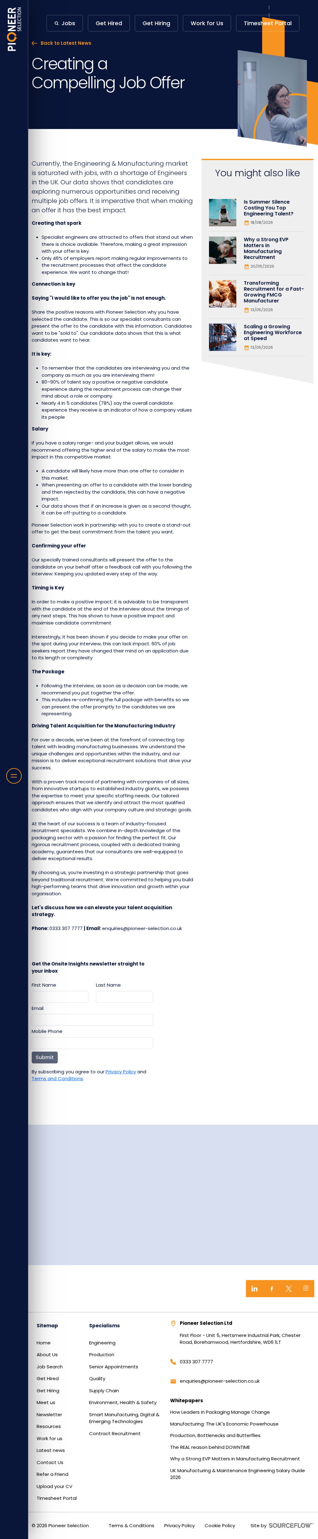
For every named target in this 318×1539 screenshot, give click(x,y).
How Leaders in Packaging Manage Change (220, 1412)
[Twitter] (288, 1288)
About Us (47, 1354)
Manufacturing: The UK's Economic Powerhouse (224, 1424)
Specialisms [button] (104, 1325)
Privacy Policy (121, 1071)
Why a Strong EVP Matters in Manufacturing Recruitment (235, 1458)
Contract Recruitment (115, 1433)
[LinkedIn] (254, 1288)
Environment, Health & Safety (123, 1402)
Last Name (108, 985)
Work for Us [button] (207, 23)
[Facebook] (271, 1288)
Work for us (49, 1438)
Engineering (102, 1342)
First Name (44, 985)
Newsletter (49, 1414)
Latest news (51, 1450)
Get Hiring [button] (156, 23)
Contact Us (50, 1462)
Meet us (46, 1402)
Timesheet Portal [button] (268, 23)
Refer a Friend (52, 1474)
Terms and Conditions (57, 1078)
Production (101, 1354)
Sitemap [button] (47, 1325)
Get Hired (48, 1378)
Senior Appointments (113, 1366)
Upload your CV (54, 1486)
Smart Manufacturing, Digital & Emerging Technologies (124, 1418)
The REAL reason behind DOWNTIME (210, 1447)
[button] (65, 23)
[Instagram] (305, 1288)
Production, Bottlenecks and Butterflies (215, 1435)
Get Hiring (48, 1390)
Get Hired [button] (109, 23)
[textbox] (60, 997)
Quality (97, 1378)
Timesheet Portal (57, 1498)
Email (37, 1008)
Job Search (50, 1366)
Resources (49, 1426)
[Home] (14, 29)
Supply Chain (104, 1390)
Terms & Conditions (131, 1525)
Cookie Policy (220, 1525)
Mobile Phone (47, 1031)
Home (44, 1342)
